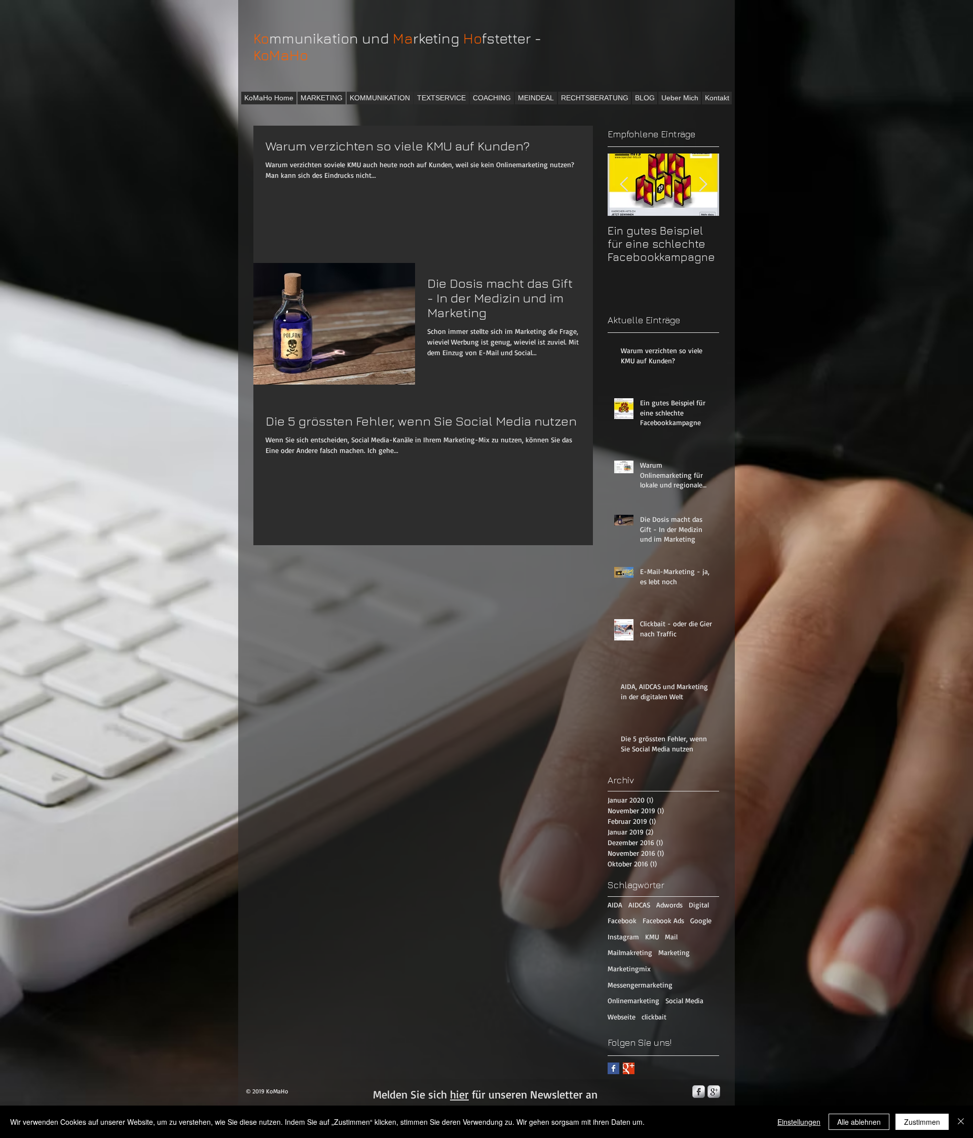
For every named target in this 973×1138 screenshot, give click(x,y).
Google (701, 920)
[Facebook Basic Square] (613, 1068)
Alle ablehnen (859, 1122)
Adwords (669, 904)
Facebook (622, 920)
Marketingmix (629, 968)
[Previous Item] (623, 185)
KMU (652, 936)
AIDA (615, 904)
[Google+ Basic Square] (628, 1068)
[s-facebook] (698, 1091)
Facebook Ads (663, 920)
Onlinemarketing (633, 1000)
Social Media (684, 1000)
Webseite (621, 1016)
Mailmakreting (630, 952)
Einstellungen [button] (798, 1122)
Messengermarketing (640, 984)
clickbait (654, 1016)
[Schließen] (961, 1122)
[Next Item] (702, 185)
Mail (671, 936)
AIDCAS (639, 904)
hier (459, 1094)
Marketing (674, 952)
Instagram (623, 936)
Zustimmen (922, 1122)
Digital (699, 904)
